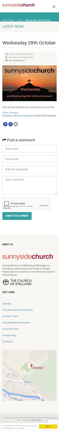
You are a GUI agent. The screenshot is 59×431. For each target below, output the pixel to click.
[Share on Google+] (10, 124)
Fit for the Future (10, 329)
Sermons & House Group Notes (17, 310)
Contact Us (7, 341)
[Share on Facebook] (5, 124)
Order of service (10, 112)
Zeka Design (35, 420)
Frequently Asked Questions (16, 322)
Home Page (8, 20)
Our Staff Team (10, 316)
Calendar (6, 303)
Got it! (48, 426)
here (16, 272)
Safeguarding (9, 335)
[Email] (16, 124)
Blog (19, 20)
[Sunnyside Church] (19, 5)
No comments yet (16, 60)
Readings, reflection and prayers (18, 115)
